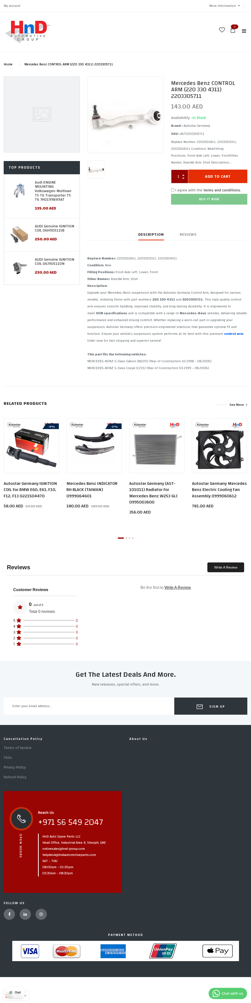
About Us (138, 739)
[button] (224, 6)
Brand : (177, 126)
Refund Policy (15, 777)
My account (12, 6)
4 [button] (132, 538)
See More (236, 404)
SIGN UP (216, 706)
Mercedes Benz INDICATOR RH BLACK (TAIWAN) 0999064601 (91, 489)
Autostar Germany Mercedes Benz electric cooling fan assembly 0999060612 (219, 489)
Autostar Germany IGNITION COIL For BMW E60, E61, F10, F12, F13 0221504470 (30, 489)
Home (8, 64)
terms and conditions (221, 190)
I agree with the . (208, 190)
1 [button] (121, 538)
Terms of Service (18, 747)
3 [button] (129, 538)
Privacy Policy (15, 767)
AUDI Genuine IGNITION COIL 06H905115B (54, 228)
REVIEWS (188, 234)
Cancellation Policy (23, 739)
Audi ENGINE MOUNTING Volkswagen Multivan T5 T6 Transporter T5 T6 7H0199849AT (53, 191)
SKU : (175, 134)
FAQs (8, 757)
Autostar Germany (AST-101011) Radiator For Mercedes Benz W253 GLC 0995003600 (153, 492)
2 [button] (126, 538)
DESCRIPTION (151, 234)
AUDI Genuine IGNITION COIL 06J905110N (54, 262)
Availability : (181, 117)
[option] (125, 115)
